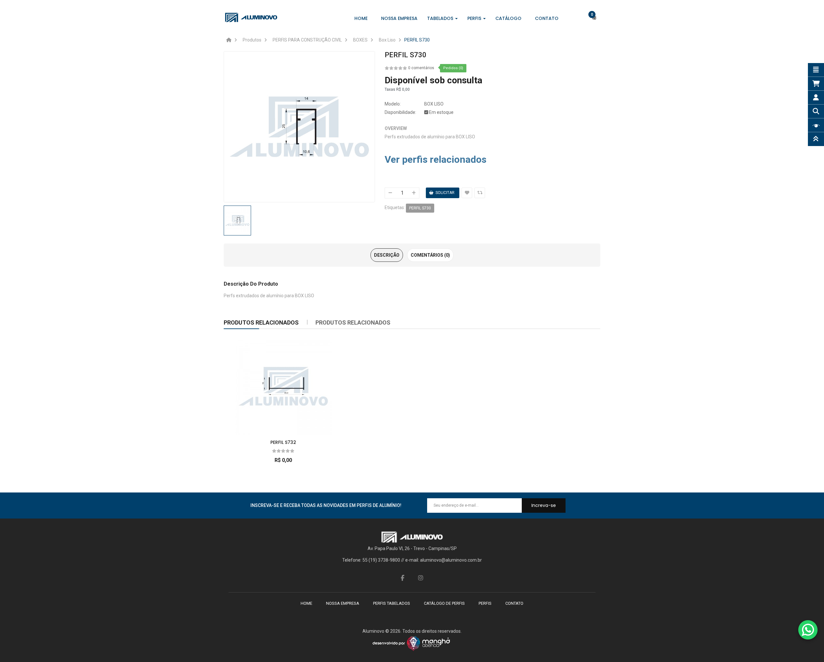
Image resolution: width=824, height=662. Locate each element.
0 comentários (421, 68)
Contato (514, 603)
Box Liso (387, 40)
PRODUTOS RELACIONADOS (352, 322)
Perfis (485, 603)
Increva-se (543, 505)
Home (306, 603)
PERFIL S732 (283, 442)
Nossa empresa (342, 603)
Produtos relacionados (261, 322)
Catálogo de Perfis (444, 603)
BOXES (360, 40)
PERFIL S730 (417, 40)
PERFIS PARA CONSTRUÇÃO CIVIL (307, 40)
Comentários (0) (430, 255)
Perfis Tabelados (391, 603)
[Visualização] (282, 385)
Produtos (252, 40)
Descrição (386, 255)
